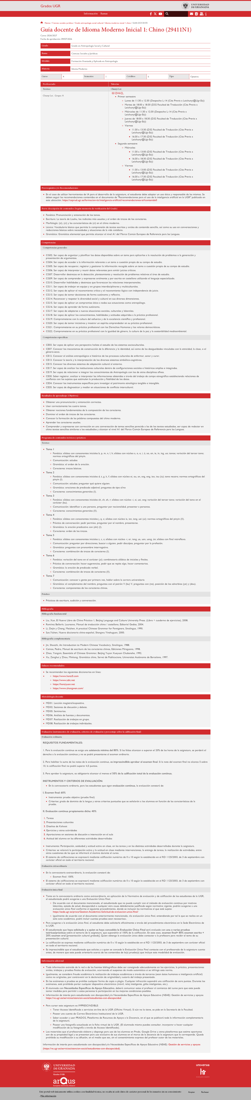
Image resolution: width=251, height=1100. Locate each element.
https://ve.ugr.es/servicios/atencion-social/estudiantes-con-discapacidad (83, 997)
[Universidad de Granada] (195, 6)
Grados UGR (50, 6)
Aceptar (191, 1092)
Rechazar (205, 1092)
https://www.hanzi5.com (66, 676)
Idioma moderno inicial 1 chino (118, 23)
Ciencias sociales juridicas (62, 23)
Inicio (42, 22)
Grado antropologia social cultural (89, 23)
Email (119, 93)
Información (91, 13)
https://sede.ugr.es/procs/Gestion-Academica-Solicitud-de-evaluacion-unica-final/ (95, 911)
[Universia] (202, 1065)
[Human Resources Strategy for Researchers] (202, 1072)
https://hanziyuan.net (64, 684)
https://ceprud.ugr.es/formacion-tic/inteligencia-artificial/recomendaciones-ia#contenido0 (109, 200)
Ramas (104, 13)
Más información (48, 1095)
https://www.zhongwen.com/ (68, 688)
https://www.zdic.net (64, 680)
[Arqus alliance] (64, 1082)
